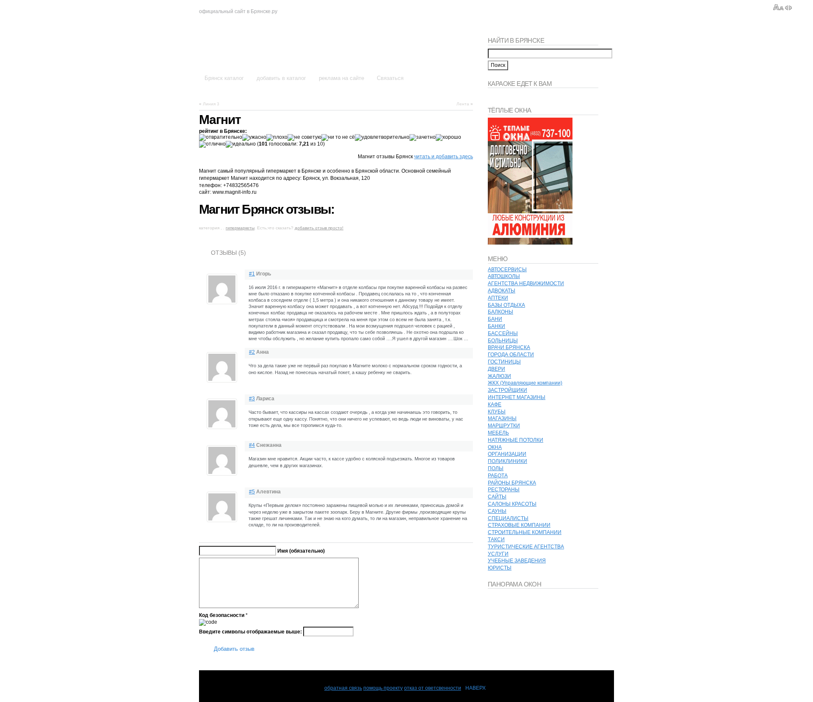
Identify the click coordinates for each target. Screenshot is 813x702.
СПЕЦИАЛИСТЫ (508, 518)
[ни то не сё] (338, 137)
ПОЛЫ (495, 468)
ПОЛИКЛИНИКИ (507, 461)
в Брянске (238, 45)
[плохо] (277, 137)
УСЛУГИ (498, 554)
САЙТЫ (497, 497)
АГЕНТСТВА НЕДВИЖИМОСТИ (526, 283)
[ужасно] (254, 137)
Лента (462, 104)
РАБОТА (498, 476)
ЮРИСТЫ (500, 568)
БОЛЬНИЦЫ (503, 341)
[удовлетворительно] (382, 137)
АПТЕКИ (498, 298)
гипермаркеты (240, 228)
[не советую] (304, 137)
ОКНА (495, 447)
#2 (252, 352)
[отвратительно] (220, 137)
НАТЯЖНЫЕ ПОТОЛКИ (515, 440)
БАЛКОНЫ (500, 312)
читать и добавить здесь (443, 157)
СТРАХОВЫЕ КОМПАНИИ (519, 525)
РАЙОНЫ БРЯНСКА (512, 483)
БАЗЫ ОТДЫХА (506, 305)
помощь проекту (383, 688)
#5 (252, 492)
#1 (252, 274)
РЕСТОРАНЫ (504, 490)
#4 (252, 445)
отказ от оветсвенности (432, 688)
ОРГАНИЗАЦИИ (507, 454)
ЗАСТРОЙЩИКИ (507, 390)
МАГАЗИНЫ (502, 418)
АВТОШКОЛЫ (504, 276)
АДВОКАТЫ (501, 291)
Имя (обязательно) (301, 551)
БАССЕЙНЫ (503, 333)
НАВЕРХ (475, 688)
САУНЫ (497, 511)
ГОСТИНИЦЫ (504, 362)
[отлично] (212, 144)
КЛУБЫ (497, 412)
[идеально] (241, 144)
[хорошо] (448, 137)
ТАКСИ (496, 539)
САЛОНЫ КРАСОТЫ (512, 504)
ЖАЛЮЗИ (499, 376)
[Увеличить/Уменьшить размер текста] (778, 7)
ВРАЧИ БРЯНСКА (509, 347)
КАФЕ (494, 404)
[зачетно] (422, 137)
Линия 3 (211, 104)
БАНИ (495, 319)
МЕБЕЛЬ (498, 433)
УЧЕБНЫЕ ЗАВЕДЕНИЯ (517, 561)
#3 (252, 399)
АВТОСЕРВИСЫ (507, 270)
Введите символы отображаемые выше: (250, 631)
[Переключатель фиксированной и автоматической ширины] (788, 7)
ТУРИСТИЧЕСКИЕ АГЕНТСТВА (526, 547)
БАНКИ (496, 326)
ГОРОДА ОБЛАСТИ (511, 355)
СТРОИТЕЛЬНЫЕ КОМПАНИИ (524, 532)
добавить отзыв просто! (319, 228)
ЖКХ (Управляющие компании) (525, 383)
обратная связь (343, 688)
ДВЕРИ (496, 369)
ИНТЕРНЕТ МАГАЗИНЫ (516, 397)
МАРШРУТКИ (504, 426)
